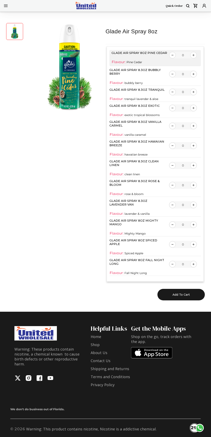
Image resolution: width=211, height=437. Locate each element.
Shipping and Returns (110, 368)
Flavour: (119, 62)
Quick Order (174, 6)
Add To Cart (181, 294)
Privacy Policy (103, 384)
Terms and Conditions (110, 376)
